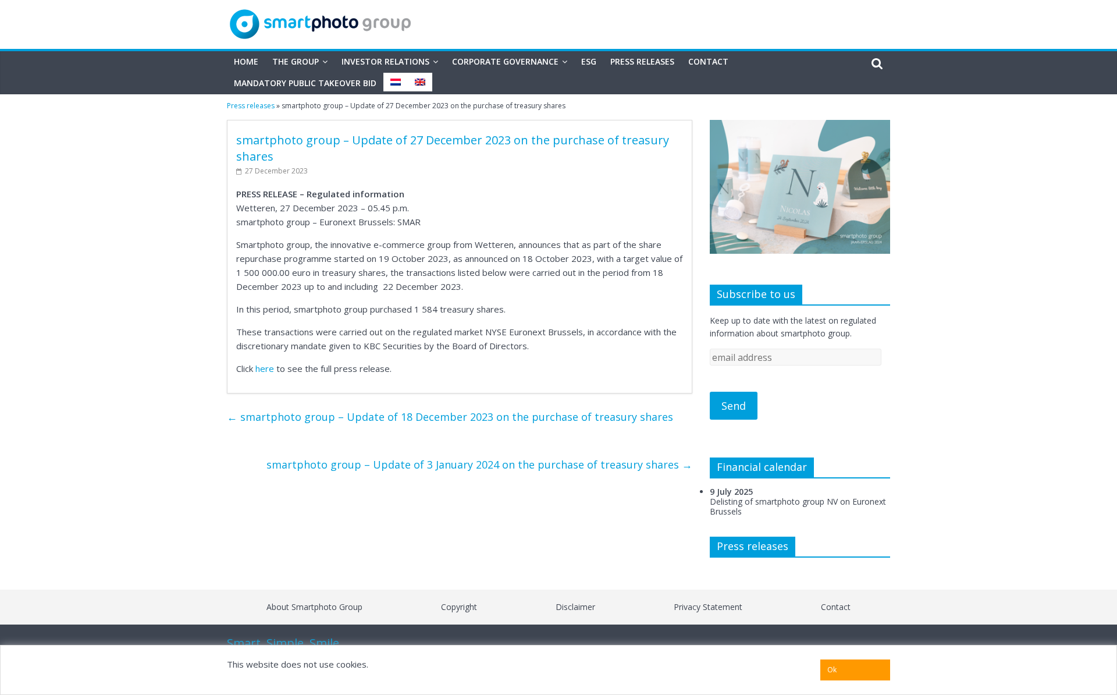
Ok (832, 670)
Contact (708, 61)
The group (295, 61)
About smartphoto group (314, 606)
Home (246, 61)
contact (836, 606)
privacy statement (708, 606)
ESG (588, 61)
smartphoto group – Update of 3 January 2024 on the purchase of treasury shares (479, 464)
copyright (459, 606)
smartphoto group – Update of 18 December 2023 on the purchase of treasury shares (450, 417)
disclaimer (575, 606)
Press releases (642, 61)
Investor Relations (385, 61)
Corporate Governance (505, 61)
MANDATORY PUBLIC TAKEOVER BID (305, 82)
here (264, 368)
